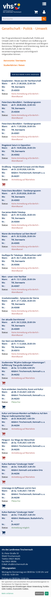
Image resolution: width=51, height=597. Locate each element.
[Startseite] (14, 8)
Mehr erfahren (7, 593)
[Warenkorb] (36, 12)
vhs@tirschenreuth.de (18, 564)
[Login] (44, 12)
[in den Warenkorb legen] (3, 406)
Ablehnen (39, 593)
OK (46, 593)
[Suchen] (44, 19)
